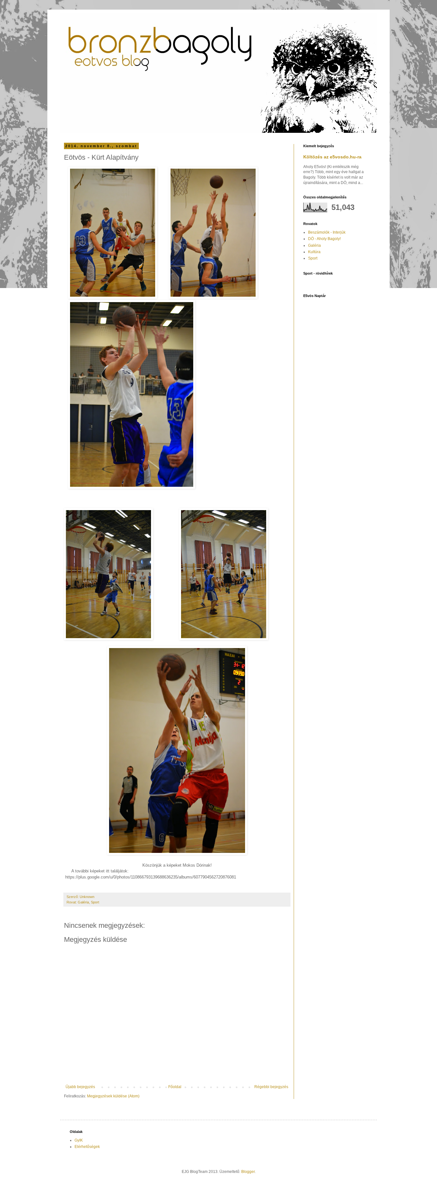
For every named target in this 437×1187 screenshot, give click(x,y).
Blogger (248, 1171)
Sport (95, 902)
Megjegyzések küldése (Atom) (113, 1096)
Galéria (83, 902)
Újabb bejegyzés (80, 1087)
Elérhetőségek (87, 1146)
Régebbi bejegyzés (271, 1087)
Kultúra (314, 252)
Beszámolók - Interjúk (327, 232)
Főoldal (174, 1087)
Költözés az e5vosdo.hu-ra (332, 156)
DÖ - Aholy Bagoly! (324, 239)
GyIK (79, 1140)
